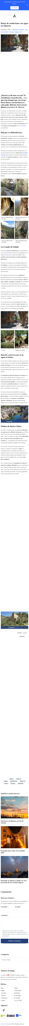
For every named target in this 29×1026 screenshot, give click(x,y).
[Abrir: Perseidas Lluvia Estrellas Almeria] (14, 867)
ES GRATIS (14, 7)
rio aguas (13, 783)
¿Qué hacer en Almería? (18, 29)
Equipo (3, 990)
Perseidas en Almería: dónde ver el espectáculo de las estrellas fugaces (14, 881)
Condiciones (4, 998)
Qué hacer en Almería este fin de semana (12, 822)
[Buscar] (27, 15)
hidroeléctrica (13, 781)
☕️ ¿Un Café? (18, 1000)
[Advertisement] (14, 73)
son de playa (23, 125)
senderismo (20, 783)
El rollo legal (17, 995)
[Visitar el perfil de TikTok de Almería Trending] (4, 1010)
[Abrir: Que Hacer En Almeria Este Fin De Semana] (14, 807)
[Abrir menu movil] (1, 16)
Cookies (3, 1000)
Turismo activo (18, 32)
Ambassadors (17, 990)
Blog (2, 988)
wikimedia (17, 627)
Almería (5, 252)
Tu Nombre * (4, 907)
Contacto (3, 995)
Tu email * (18, 907)
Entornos (11, 32)
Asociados (3, 993)
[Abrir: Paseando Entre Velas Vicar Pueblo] (14, 837)
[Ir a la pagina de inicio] (14, 15)
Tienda (16, 988)
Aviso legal (17, 998)
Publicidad (17, 993)
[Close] (27, 5)
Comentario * (4, 915)
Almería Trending (5, 1024)
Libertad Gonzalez (18, 421)
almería (11, 779)
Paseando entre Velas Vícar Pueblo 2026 (13, 852)
